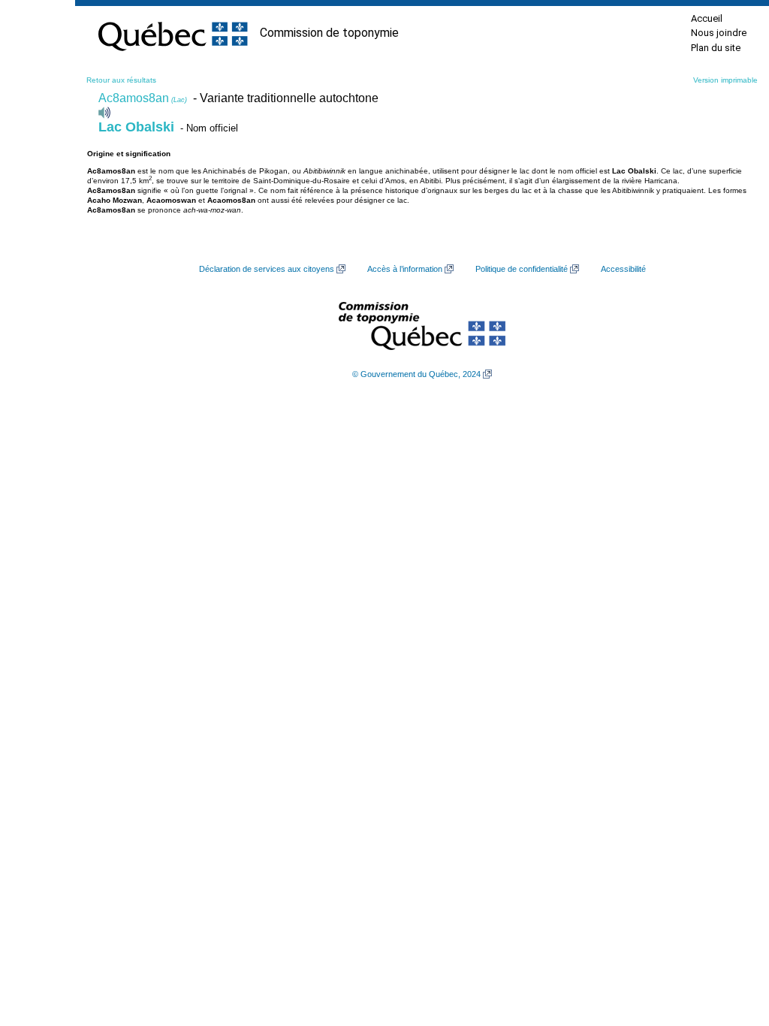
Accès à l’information (404, 268)
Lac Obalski (136, 126)
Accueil (706, 18)
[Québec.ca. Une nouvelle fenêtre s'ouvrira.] (173, 33)
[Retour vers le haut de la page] (731, 943)
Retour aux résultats (121, 80)
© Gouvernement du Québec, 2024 (416, 374)
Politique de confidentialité (521, 268)
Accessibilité (623, 268)
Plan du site (715, 47)
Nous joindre (718, 32)
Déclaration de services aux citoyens (266, 268)
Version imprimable (725, 80)
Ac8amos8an (142, 98)
